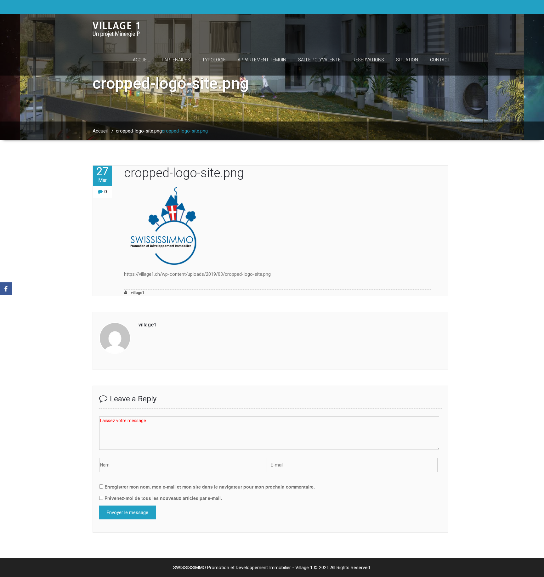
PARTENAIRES (176, 59)
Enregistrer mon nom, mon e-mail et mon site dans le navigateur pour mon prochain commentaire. (210, 487)
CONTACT (440, 59)
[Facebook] (6, 288)
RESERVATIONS (368, 59)
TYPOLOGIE (214, 59)
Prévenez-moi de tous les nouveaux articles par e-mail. (163, 498)
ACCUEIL (141, 59)
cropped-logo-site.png (139, 131)
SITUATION (407, 59)
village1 (137, 293)
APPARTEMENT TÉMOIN (262, 59)
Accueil (100, 131)
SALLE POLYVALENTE (319, 59)
